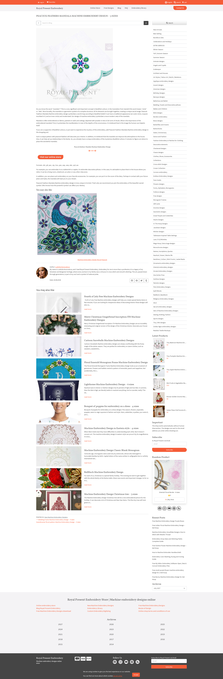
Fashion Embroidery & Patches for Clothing (168, 140)
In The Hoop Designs (160, 224)
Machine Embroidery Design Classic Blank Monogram (111, 450)
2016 (163, 639)
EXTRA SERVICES (158, 45)
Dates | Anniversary (160, 133)
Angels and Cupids (159, 65)
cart (185, 2)
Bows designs (158, 121)
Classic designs (158, 152)
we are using (117, 676)
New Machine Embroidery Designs (56, 517)
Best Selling (157, 34)
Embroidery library (139, 8)
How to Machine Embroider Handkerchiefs (166, 552)
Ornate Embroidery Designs (162, 271)
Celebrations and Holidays (162, 42)
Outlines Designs (159, 279)
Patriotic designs (159, 283)
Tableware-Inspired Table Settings (165, 235)
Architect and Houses (160, 73)
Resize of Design (144, 608)
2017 (111, 639)
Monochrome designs (160, 247)
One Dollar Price (158, 275)
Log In (41, 2)
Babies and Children (160, 109)
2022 (163, 629)
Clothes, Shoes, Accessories (162, 156)
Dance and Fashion (159, 136)
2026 (111, 624)
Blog (119, 8)
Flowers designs (158, 184)
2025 (163, 624)
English (169, 2)
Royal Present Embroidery (49, 8)
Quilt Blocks (157, 291)
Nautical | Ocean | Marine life (162, 255)
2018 (60, 639)
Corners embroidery (160, 172)
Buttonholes (157, 129)
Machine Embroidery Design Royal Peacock (92, 260)
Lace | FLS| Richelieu (160, 239)
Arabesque (157, 69)
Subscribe (169, 450)
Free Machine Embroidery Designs (151, 605)
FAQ (126, 8)
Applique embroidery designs (163, 81)
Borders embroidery (160, 117)
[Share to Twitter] (141, 280)
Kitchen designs (158, 231)
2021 (60, 634)
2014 (111, 644)
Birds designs (157, 113)
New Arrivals (157, 30)
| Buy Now (169, 499)
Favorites (51, 2)
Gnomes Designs (159, 208)
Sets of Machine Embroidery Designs (165, 311)
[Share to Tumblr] (146, 280)
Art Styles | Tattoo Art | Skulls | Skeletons (167, 77)
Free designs (157, 196)
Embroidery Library (94, 608)
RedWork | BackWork (160, 295)
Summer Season (159, 57)
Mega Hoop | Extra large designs (164, 243)
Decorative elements (160, 144)
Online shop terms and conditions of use (154, 611)
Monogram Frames (159, 200)
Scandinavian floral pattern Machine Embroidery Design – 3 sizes (58, 522)
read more (87, 309)
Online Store (95, 8)
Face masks (157, 180)
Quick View (169, 476)
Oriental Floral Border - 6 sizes (169, 492)
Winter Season (158, 49)
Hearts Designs (158, 220)
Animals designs (158, 61)
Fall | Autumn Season (160, 53)
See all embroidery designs (162, 307)
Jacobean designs (159, 228)
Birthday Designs (159, 93)
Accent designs (158, 85)
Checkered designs (159, 148)
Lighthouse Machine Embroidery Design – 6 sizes (109, 384)
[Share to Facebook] (136, 280)
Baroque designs (159, 97)
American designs (159, 89)
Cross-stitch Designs (160, 164)
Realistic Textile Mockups (161, 330)
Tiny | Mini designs (159, 323)
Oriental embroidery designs (163, 267)
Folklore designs (159, 192)
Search (170, 23)
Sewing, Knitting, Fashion (162, 315)
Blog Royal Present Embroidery (48, 608)
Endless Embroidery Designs (163, 176)
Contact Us (180, 8)
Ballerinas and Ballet (160, 101)
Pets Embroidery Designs (162, 287)
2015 (60, 644)
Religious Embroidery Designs (163, 299)
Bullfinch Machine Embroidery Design (103, 472)
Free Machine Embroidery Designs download (53, 611)
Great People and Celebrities (163, 216)
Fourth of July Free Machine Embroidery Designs (109, 296)
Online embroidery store (45, 605)
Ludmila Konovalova (62, 267)
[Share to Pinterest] (132, 280)
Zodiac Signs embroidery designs (164, 326)
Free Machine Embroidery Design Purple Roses (168, 521)
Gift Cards (156, 204)
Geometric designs (159, 212)
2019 (163, 634)
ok (146, 23)
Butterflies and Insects (161, 125)
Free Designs (109, 8)
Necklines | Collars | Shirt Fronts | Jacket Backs (169, 259)
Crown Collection (159, 168)
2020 (111, 634)
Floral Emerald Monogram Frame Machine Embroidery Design (116, 362)
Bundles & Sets (158, 38)
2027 (60, 624)
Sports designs (158, 319)
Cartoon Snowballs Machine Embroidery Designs (109, 340)
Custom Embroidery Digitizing (99, 611)
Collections (157, 160)
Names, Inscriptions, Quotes (163, 251)
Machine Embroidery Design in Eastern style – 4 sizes (111, 428)
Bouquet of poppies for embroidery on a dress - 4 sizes (111, 406)
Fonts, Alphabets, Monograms (163, 188)
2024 (60, 629)
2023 (111, 629)
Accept (136, 675)
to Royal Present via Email (161, 441)
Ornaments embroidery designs (164, 263)
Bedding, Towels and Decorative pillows (167, 105)
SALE (155, 303)
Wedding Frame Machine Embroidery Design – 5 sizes (56, 520)
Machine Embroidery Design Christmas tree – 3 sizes (111, 494)
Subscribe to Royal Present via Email (163, 658)
